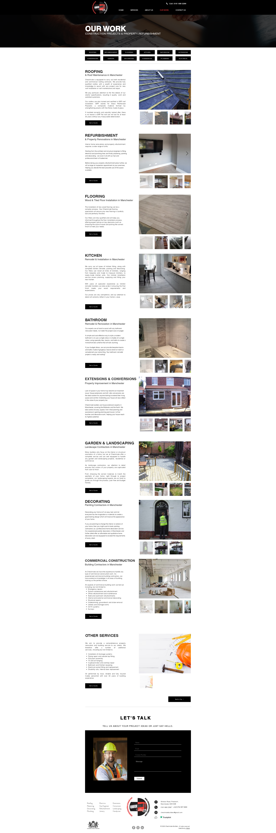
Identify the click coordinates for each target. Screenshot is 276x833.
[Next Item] (187, 90)
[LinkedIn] (142, 827)
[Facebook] (133, 827)
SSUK (188, 828)
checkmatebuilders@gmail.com (171, 812)
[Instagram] (138, 827)
